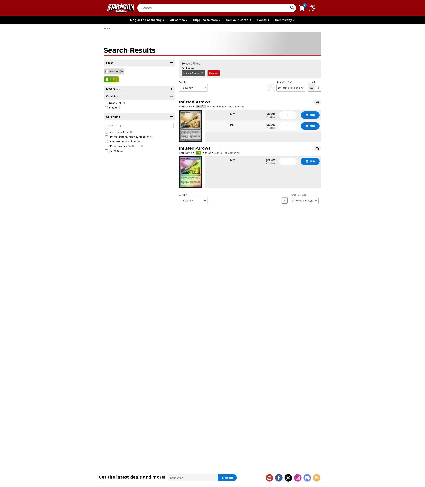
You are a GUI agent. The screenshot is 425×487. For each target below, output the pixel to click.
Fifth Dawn (185, 106)
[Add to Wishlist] (317, 102)
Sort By (183, 82)
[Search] (292, 8)
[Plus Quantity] (294, 115)
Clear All (213, 73)
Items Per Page (284, 82)
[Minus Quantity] (281, 115)
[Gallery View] (318, 88)
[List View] (311, 88)
